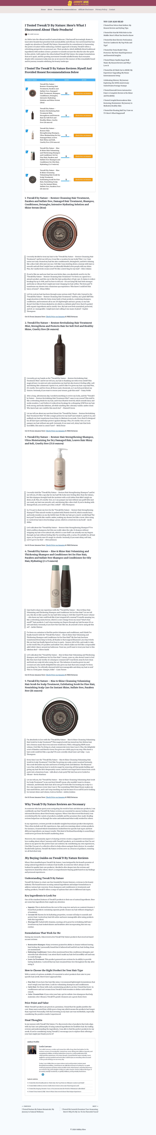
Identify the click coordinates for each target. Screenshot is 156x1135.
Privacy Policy (101, 10)
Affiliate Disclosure (86, 10)
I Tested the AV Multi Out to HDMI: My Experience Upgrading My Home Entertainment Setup (118, 73)
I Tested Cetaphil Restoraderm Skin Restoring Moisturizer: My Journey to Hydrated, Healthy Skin (118, 103)
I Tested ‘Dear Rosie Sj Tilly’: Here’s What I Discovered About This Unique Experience (55, 1091)
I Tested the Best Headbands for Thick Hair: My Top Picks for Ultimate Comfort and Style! (56, 1083)
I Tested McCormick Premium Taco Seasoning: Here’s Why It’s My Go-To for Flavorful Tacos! (80, 1109)
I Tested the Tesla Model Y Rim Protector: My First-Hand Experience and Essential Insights (118, 52)
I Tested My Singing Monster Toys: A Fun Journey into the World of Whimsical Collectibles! (57, 1088)
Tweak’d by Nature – (38, 322)
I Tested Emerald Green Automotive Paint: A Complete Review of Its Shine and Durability (118, 93)
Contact (112, 10)
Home (43, 10)
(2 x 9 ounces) (50, 561)
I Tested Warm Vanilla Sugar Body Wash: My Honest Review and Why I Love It (117, 63)
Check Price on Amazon (83, 93)
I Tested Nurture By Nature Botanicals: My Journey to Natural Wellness (38, 1109)
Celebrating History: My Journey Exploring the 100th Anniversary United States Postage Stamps (116, 83)
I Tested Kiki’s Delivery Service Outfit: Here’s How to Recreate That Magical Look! (54, 1086)
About (50, 10)
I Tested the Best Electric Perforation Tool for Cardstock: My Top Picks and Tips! (118, 42)
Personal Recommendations (65, 10)
